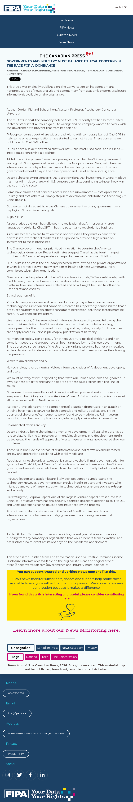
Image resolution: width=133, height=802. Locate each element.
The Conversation (64, 657)
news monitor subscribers (42, 579)
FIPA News (67, 27)
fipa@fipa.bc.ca (17, 713)
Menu (124, 6)
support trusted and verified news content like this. (73, 572)
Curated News (67, 35)
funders (88, 579)
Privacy (92, 647)
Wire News (66, 42)
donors (69, 579)
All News (67, 20)
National (32, 657)
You (20, 572)
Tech (45, 657)
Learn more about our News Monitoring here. (66, 630)
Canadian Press (47, 647)
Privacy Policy (16, 753)
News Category (72, 647)
